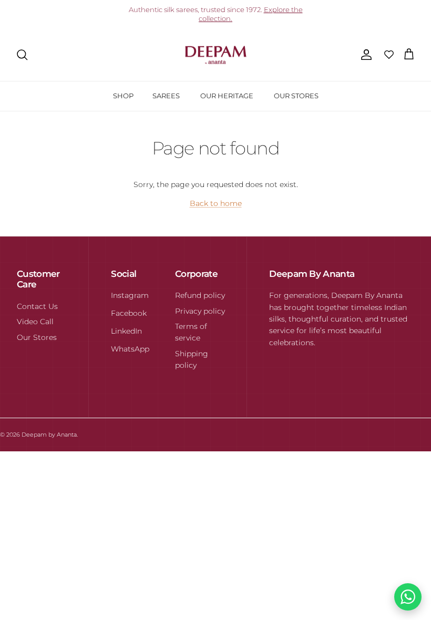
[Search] (22, 54)
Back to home (216, 203)
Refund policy (200, 295)
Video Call (35, 321)
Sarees (166, 95)
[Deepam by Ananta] (215, 55)
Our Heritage (226, 95)
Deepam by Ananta (49, 434)
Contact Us (37, 306)
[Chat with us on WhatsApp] (408, 597)
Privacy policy (200, 311)
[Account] (364, 54)
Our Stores (296, 95)
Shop (123, 95)
